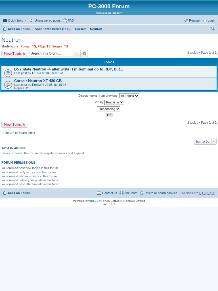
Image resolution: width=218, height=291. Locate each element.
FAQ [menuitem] (71, 20)
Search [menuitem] (213, 29)
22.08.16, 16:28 (55, 84)
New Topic (13, 53)
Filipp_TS (44, 46)
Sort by (99, 102)
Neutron (96, 29)
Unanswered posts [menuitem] (48, 20)
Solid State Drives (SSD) (53, 29)
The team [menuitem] (130, 193)
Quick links (15, 20)
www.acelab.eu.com (109, 12)
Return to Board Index (20, 132)
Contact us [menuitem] (109, 193)
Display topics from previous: (98, 95)
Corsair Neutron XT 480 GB (38, 81)
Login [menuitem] (211, 20)
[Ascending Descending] (109, 108)
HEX (35, 73)
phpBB (93, 200)
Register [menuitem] (195, 20)
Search (76, 53)
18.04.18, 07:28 (52, 73)
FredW (36, 84)
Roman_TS (28, 46)
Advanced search (84, 53)
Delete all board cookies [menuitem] (160, 193)
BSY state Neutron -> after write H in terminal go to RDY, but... (68, 69)
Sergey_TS (60, 46)
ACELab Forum (19, 29)
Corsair (80, 29)
